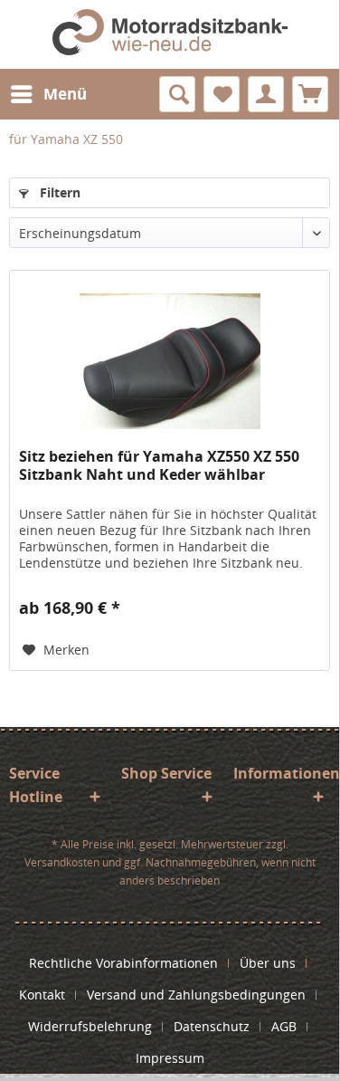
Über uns (268, 962)
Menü (65, 93)
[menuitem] (48, 94)
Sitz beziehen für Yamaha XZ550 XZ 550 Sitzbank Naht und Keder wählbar (159, 465)
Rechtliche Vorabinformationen (123, 962)
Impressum (170, 1058)
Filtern (58, 192)
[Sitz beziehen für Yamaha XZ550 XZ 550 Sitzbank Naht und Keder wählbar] (169, 361)
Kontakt (42, 994)
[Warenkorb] (310, 94)
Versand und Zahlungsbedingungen (196, 994)
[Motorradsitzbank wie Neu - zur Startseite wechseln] (169, 34)
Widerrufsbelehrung (90, 1026)
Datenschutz (212, 1026)
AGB (284, 1026)
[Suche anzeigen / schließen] (177, 94)
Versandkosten (61, 862)
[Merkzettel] (221, 94)
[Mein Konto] (266, 94)
